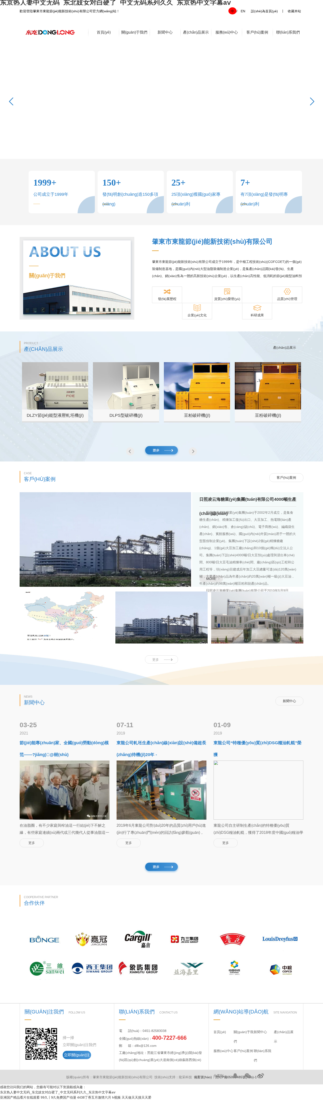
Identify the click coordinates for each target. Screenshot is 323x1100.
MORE (211, 579)
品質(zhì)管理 (287, 299)
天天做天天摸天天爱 (136, 1097)
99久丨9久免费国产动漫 (58, 1097)
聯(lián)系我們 (288, 32)
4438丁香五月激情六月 (94, 1097)
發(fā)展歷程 (167, 299)
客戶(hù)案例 (257, 32)
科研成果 (257, 315)
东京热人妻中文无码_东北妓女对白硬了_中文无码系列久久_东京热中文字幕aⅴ (57, 1092)
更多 (155, 659)
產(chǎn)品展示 (196, 32)
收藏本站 (294, 11)
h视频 (116, 1097)
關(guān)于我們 (134, 32)
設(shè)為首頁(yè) (264, 11)
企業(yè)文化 (197, 315)
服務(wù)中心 (226, 32)
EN (243, 11)
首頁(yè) (104, 32)
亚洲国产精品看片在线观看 (20, 1097)
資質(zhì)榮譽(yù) (227, 299)
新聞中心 (165, 32)
